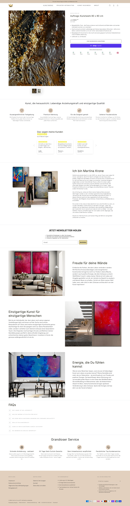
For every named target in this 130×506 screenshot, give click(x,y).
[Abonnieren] (120, 481)
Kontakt (35, 483)
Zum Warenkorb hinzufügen (96, 41)
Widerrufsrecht (22, 502)
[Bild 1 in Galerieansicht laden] (34, 91)
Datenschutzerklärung (32, 502)
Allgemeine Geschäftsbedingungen (19, 485)
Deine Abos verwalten (39, 485)
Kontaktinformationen (47, 502)
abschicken (83, 242)
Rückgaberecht (13, 488)
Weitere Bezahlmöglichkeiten (96, 49)
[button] (110, 5)
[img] (65, 134)
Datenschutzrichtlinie (15, 483)
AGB (39, 502)
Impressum (12, 480)
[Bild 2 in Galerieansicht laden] (39, 91)
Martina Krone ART (74, 13)
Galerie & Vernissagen (39, 480)
